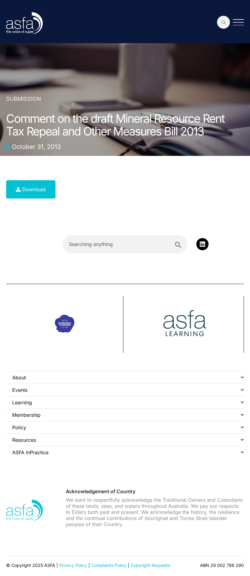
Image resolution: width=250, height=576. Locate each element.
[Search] (178, 245)
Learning (22, 402)
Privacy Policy (73, 565)
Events (19, 390)
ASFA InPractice (30, 452)
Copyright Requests (150, 565)
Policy (19, 427)
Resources (24, 440)
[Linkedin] (202, 244)
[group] (64, 324)
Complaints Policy (109, 565)
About (19, 377)
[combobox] (125, 244)
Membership (26, 415)
